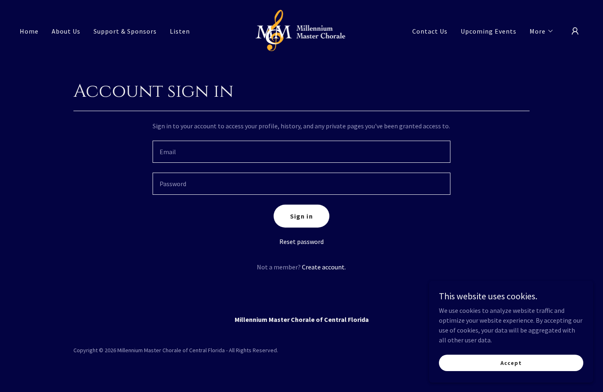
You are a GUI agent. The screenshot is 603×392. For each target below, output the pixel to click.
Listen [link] (180, 31)
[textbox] (301, 152)
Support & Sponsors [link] (125, 31)
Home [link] (29, 31)
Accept (510, 362)
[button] (542, 31)
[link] (302, 30)
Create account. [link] (324, 267)
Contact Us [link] (430, 31)
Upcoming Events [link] (488, 31)
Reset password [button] (301, 241)
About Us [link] (66, 31)
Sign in (301, 216)
